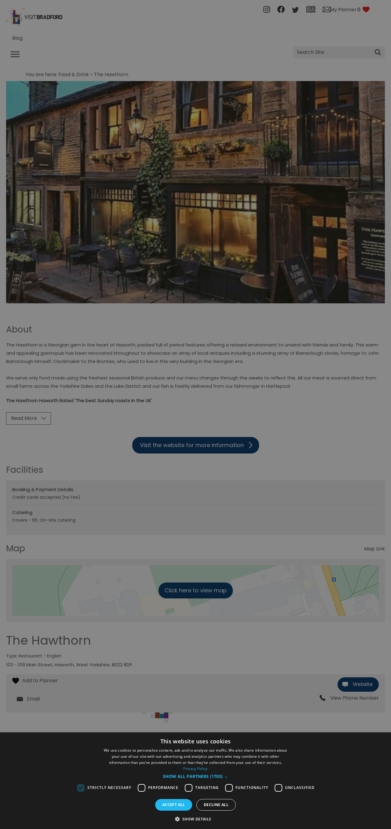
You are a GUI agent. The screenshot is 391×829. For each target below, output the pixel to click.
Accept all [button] (173, 804)
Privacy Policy (195, 768)
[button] (195, 776)
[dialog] (195, 780)
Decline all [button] (216, 804)
